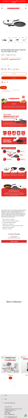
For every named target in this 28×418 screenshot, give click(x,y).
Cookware (10, 375)
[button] (25, 8)
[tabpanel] (14, 161)
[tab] (6, 90)
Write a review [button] (14, 241)
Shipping (11, 59)
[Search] (26, 5)
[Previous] (2, 23)
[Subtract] (2, 65)
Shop (10, 377)
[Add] (8, 65)
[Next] (25, 23)
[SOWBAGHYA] (13, 8)
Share (4, 87)
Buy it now (14, 77)
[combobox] (13, 5)
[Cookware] (10, 364)
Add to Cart (14, 73)
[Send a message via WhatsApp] (25, 415)
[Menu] (2, 8)
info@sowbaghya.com (12, 416)
